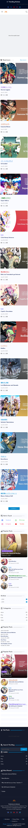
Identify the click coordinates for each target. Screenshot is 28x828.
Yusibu (10, 585)
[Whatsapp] (5, 95)
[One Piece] (4, 698)
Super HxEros (5, 200)
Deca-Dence (4, 459)
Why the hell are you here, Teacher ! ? (16, 570)
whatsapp (22, 520)
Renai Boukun (12, 561)
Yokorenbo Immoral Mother (8, 632)
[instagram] (17, 7)
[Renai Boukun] (4, 561)
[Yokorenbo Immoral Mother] (4, 682)
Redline (3, 348)
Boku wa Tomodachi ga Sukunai (10, 274)
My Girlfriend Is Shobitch (15, 577)
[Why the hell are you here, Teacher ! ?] (4, 569)
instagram (8, 524)
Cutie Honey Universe (7, 237)
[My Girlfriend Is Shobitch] (4, 577)
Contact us (14, 821)
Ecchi (14, 617)
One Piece (3, 639)
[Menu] (2, 11)
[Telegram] (6, 95)
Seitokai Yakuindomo (7, 422)
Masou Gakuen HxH (7, 496)
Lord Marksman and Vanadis (9, 385)
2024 (14, 599)
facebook (8, 520)
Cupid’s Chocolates (7, 311)
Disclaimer (7, 819)
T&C (23, 819)
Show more (22, 60)
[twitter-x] (11, 7)
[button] (26, 11)
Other (14, 620)
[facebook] (8, 7)
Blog (14, 615)
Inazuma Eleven (5, 126)
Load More (13, 508)
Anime (14, 612)
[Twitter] (3, 95)
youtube (22, 524)
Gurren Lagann (5, 89)
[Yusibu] (4, 585)
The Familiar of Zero (6, 643)
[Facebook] (1, 95)
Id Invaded (4, 163)
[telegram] (20, 7)
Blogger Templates (7, 824)
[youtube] (14, 7)
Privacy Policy (16, 819)
